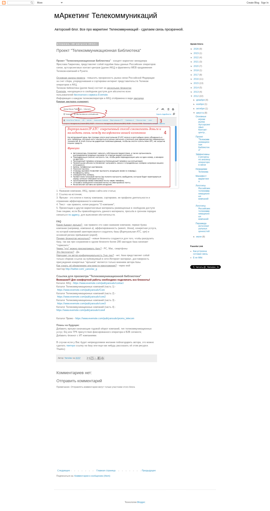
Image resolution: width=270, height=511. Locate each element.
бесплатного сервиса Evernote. (91, 94)
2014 (196, 87)
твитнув (71, 345)
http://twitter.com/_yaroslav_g (81, 269)
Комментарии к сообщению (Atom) (92, 476)
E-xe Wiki (197, 257)
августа (200, 113)
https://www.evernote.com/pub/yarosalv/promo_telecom (104, 318)
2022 (196, 57)
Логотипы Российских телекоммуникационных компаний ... (203, 193)
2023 (196, 53)
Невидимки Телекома (202, 170)
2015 (196, 83)
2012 (196, 96)
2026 (196, 49)
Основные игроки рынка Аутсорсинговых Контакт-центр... (203, 124)
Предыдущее (149, 470)
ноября (200, 104)
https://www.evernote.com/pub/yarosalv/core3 (81, 303)
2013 (196, 92)
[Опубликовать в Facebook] (99, 358)
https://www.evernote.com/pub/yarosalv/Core (81, 289)
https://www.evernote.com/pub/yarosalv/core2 (81, 296)
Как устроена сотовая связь (200, 252)
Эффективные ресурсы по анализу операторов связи (203, 159)
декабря (200, 100)
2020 (196, 66)
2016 (196, 79)
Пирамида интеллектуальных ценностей (203, 227)
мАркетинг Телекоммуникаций (105, 15)
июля (199, 236)
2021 (196, 61)
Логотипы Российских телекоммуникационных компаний (203, 212)
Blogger (141, 502)
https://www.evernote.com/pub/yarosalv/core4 (80, 310)
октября (200, 108)
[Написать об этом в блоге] (92, 358)
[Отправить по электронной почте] (88, 358)
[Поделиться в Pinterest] (102, 358)
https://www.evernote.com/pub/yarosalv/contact (98, 283)
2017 (196, 74)
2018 (196, 70)
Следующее (63, 470)
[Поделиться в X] (95, 358)
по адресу (73, 214)
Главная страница (106, 470)
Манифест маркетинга (202, 179)
